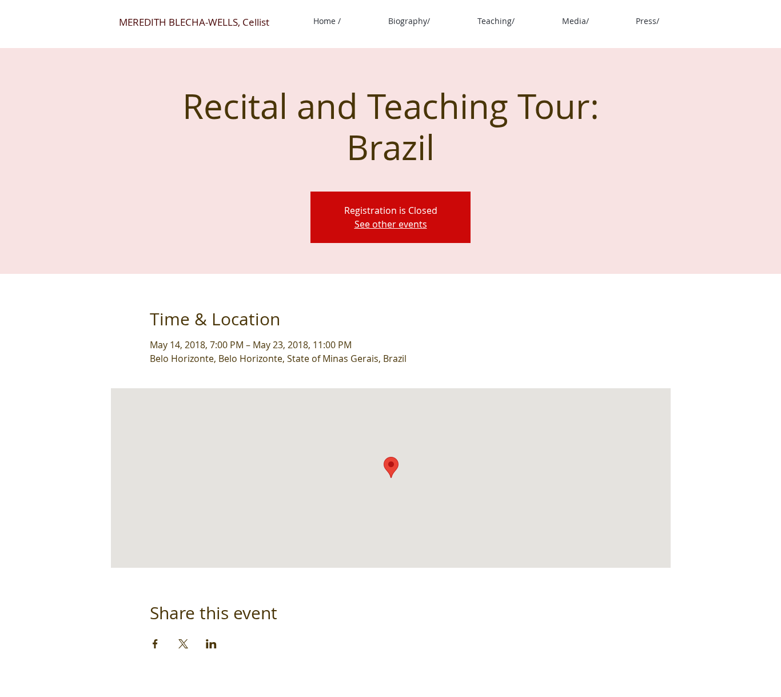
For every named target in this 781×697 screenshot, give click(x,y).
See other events (390, 224)
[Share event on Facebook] (155, 643)
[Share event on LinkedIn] (211, 643)
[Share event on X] (183, 643)
